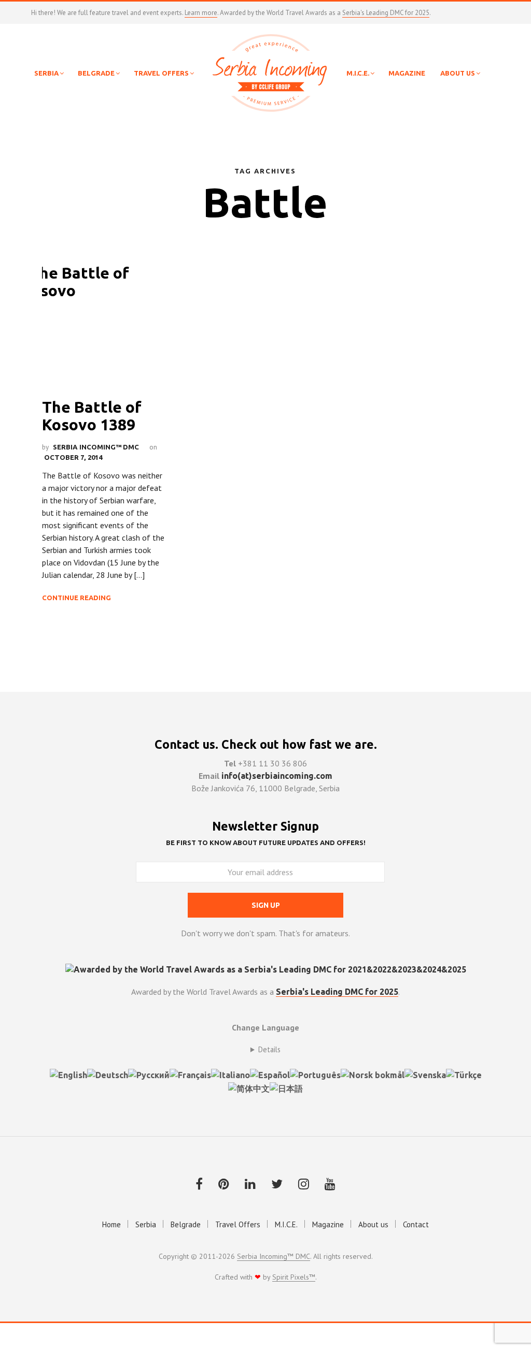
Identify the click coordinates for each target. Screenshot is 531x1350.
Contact (416, 1224)
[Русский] (149, 1074)
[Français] (190, 1074)
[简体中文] (249, 1087)
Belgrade (186, 1224)
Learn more (201, 12)
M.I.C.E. (286, 1224)
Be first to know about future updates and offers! (266, 842)
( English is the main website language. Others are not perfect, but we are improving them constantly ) (265, 1049)
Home (111, 1224)
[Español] (270, 1074)
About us (373, 1224)
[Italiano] (230, 1074)
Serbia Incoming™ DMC (96, 447)
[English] (68, 1074)
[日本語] (286, 1087)
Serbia (145, 1224)
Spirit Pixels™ (293, 1277)
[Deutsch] (107, 1074)
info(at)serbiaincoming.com (276, 775)
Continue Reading (76, 597)
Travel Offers (237, 1224)
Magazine (328, 1224)
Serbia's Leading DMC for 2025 (385, 12)
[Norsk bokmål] (372, 1074)
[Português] (315, 1074)
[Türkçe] (464, 1074)
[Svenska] (425, 1074)
